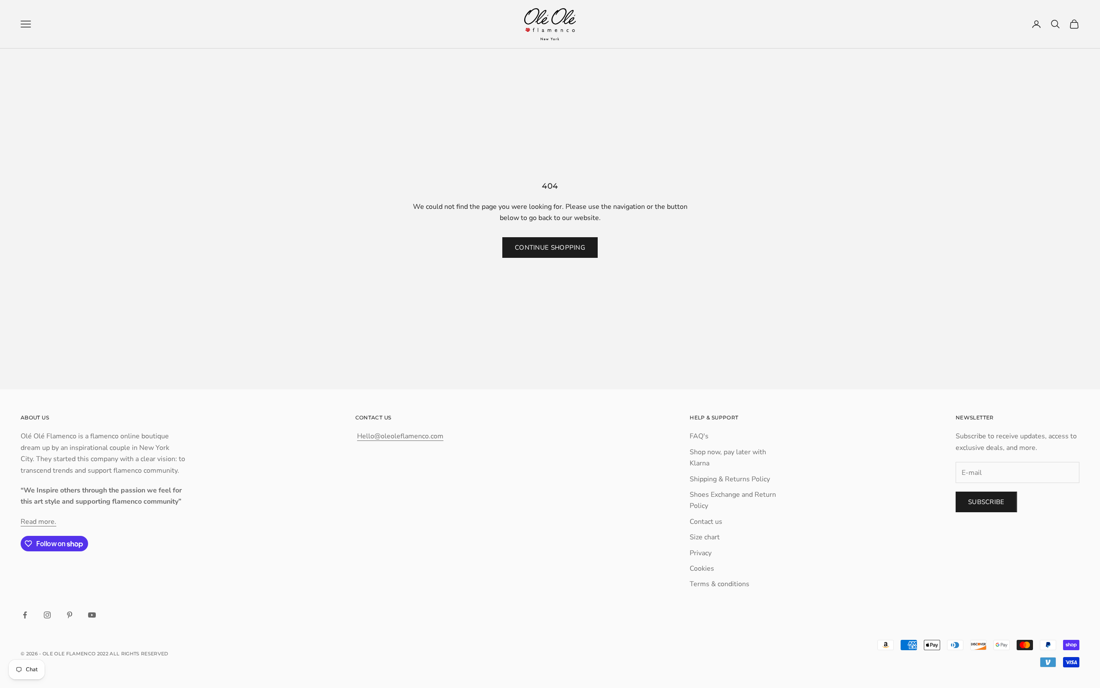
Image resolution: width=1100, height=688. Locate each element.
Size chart (705, 537)
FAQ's (699, 436)
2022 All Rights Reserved (132, 654)
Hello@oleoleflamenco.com (400, 436)
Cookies (702, 568)
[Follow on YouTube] (92, 615)
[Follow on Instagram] (47, 615)
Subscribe (986, 502)
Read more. (38, 521)
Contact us (706, 521)
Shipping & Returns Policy (730, 479)
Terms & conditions (719, 584)
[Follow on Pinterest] (69, 615)
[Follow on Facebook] (25, 615)
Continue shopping (550, 247)
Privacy (701, 553)
